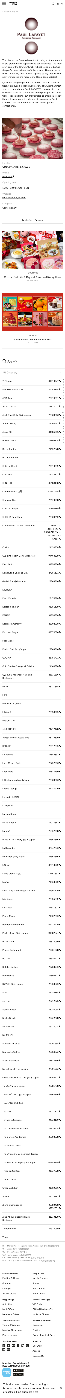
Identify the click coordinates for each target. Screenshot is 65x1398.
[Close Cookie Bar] (61, 1388)
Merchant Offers (10, 1314)
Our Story (37, 1345)
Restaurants (38, 1288)
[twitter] (18, 1345)
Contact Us (38, 1355)
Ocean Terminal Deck (43, 1335)
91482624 (7, 176)
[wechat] (22, 1345)
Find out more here (27, 1392)
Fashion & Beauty (11, 1278)
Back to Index (11, 11)
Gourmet (32, 272)
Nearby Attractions (12, 1330)
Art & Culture (9, 1293)
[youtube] (13, 1345)
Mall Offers (8, 1309)
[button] (53, 3)
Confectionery (9, 207)
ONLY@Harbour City (42, 1309)
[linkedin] (3, 1349)
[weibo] (27, 1345)
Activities (7, 1304)
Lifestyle (6, 1288)
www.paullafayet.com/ (14, 197)
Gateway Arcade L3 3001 (15, 166)
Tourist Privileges (11, 1325)
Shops (35, 1283)
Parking (36, 1330)
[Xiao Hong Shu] (8, 1349)
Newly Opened (40, 1278)
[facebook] (8, 1345)
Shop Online (38, 1293)
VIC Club (37, 1304)
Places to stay (9, 1335)
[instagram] (3, 1345)
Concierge (37, 1325)
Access (36, 1350)
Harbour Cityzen (40, 1314)
